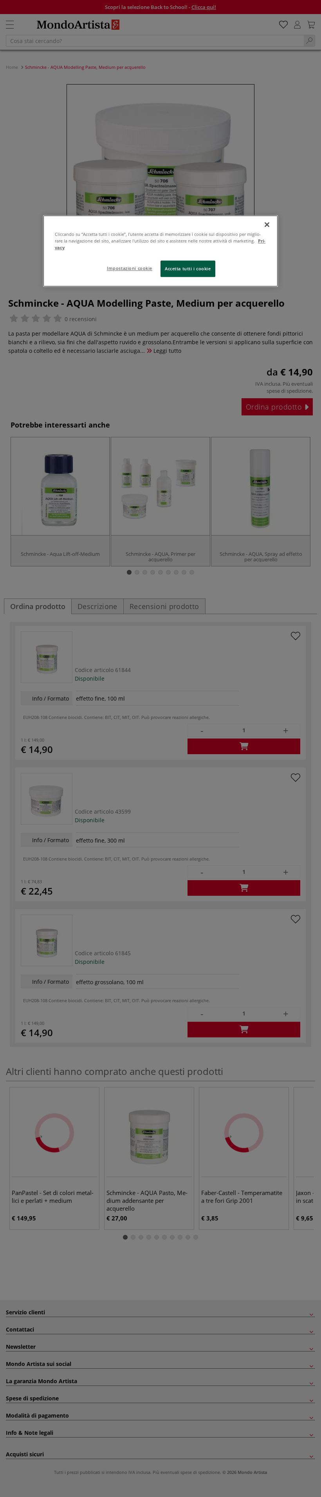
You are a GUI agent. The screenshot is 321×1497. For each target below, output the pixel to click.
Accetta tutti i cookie (188, 268)
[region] (160, 251)
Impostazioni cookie (129, 268)
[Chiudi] (267, 224)
